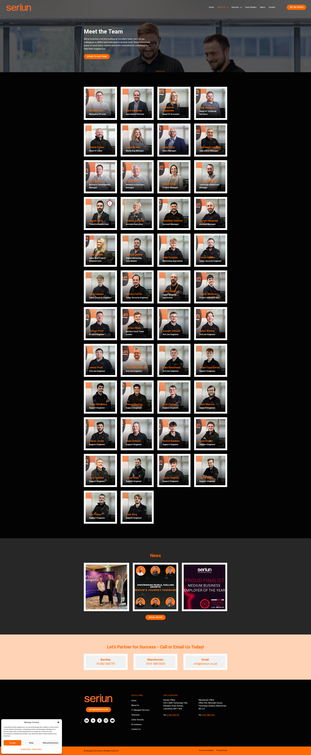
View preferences (50, 743)
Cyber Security (137, 719)
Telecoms (135, 715)
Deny (31, 743)
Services (235, 7)
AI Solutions (136, 724)
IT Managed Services (140, 710)
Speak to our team (97, 56)
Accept (12, 743)
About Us (221, 7)
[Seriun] (18, 7)
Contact (272, 7)
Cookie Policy (25, 749)
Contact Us (136, 729)
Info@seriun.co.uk (98, 709)
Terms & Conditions (206, 750)
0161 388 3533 (155, 663)
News (262, 7)
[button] (58, 722)
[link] (100, 103)
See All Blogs (155, 617)
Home (211, 7)
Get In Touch (296, 7)
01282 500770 (106, 663)
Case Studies (250, 7)
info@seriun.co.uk (205, 663)
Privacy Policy (36, 749)
